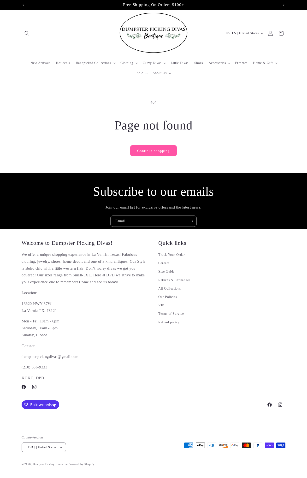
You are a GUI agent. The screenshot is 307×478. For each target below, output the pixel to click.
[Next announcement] (283, 4)
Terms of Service (171, 313)
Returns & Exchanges (174, 280)
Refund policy (168, 322)
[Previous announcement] (23, 4)
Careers (163, 263)
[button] (27, 33)
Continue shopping (153, 151)
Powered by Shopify (81, 464)
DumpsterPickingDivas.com (50, 464)
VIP (161, 305)
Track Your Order (171, 254)
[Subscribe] (191, 221)
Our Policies (167, 297)
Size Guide (166, 272)
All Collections (169, 288)
